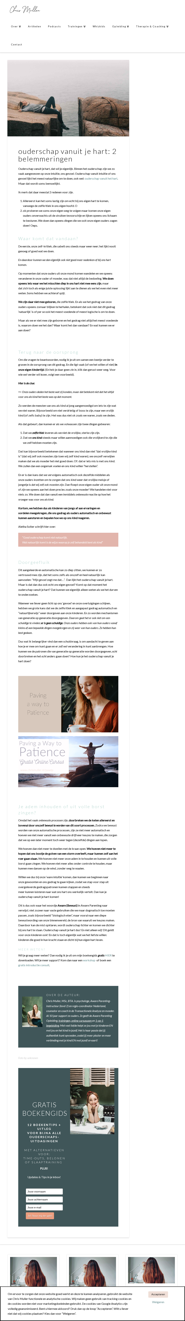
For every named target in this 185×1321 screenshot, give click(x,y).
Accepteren (158, 1294)
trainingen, (65, 1020)
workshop (89, 960)
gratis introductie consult (33, 965)
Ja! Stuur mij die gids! (40, 1215)
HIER (108, 955)
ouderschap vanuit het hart (101, 178)
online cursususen (81, 1020)
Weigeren (158, 1302)
